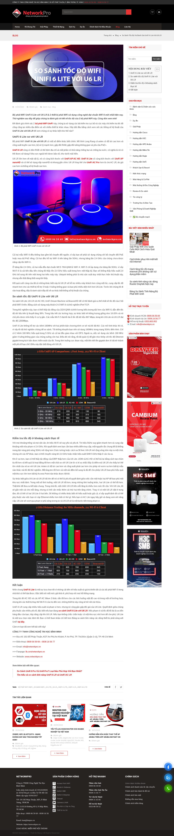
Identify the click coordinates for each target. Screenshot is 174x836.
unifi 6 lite (62, 687)
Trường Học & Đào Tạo (142, 203)
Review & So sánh (140, 191)
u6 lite (48, 687)
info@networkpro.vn (32, 647)
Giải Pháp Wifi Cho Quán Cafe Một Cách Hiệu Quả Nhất (142, 249)
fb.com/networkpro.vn (35, 652)
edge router (57, 738)
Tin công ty (137, 197)
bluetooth (19, 746)
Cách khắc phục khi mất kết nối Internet (144, 260)
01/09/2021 (19, 107)
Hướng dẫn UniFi (139, 162)
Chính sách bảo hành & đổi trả (137, 791)
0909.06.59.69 (153, 316)
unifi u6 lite (82, 687)
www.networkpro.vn (34, 657)
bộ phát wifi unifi (25, 687)
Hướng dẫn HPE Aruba (142, 144)
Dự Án (135, 121)
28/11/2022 (96, 730)
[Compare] (159, 12)
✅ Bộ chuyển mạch (141, 217)
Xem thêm (21, 756)
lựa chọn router (77, 738)
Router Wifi (79, 740)
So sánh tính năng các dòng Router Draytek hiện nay (144, 282)
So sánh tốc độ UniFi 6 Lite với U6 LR (144, 78)
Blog (117, 35)
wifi (29, 748)
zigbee (33, 748)
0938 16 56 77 (48, 642)
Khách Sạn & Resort (141, 168)
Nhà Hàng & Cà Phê (141, 179)
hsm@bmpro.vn (28, 820)
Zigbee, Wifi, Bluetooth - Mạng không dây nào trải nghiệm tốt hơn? (27, 737)
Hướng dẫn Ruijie (140, 156)
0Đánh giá (33, 107)
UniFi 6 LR (72, 687)
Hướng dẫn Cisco (140, 132)
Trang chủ (108, 35)
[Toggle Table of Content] (156, 69)
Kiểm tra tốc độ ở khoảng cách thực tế (143, 85)
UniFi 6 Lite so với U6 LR (141, 73)
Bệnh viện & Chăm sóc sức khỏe (143, 108)
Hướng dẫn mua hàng (134, 799)
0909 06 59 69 (33, 642)
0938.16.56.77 (154, 319)
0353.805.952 (150, 321)
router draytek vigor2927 (65, 740)
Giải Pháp (137, 126)
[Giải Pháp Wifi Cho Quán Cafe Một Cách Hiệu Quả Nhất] (144, 239)
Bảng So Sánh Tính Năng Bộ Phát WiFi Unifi (144, 292)
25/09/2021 (19, 730)
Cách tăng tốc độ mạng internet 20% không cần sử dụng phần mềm (143, 271)
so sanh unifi (39, 687)
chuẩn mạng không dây (32, 746)
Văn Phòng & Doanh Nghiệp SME (143, 210)
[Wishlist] (152, 12)
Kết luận (134, 90)
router (53, 740)
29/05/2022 (58, 725)
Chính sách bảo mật (133, 795)
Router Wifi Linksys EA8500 (61, 743)
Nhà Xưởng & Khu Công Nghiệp (146, 185)
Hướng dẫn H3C (139, 138)
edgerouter (67, 738)
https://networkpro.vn (32, 824)
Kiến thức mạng (139, 173)
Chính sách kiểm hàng (134, 803)
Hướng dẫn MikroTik (141, 150)
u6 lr (55, 687)
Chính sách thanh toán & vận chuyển (140, 787)
